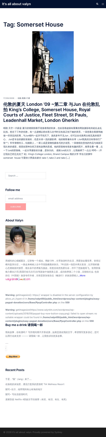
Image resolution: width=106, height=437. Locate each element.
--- (6, 343)
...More (81, 275)
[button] (97, 4)
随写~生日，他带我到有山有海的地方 (23, 389)
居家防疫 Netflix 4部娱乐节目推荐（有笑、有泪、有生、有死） (36, 399)
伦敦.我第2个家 (24, 98)
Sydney (58, 432)
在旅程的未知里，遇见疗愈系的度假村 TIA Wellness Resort (34, 384)
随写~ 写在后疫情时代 (16, 394)
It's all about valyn (16, 4)
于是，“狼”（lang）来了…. (18, 379)
